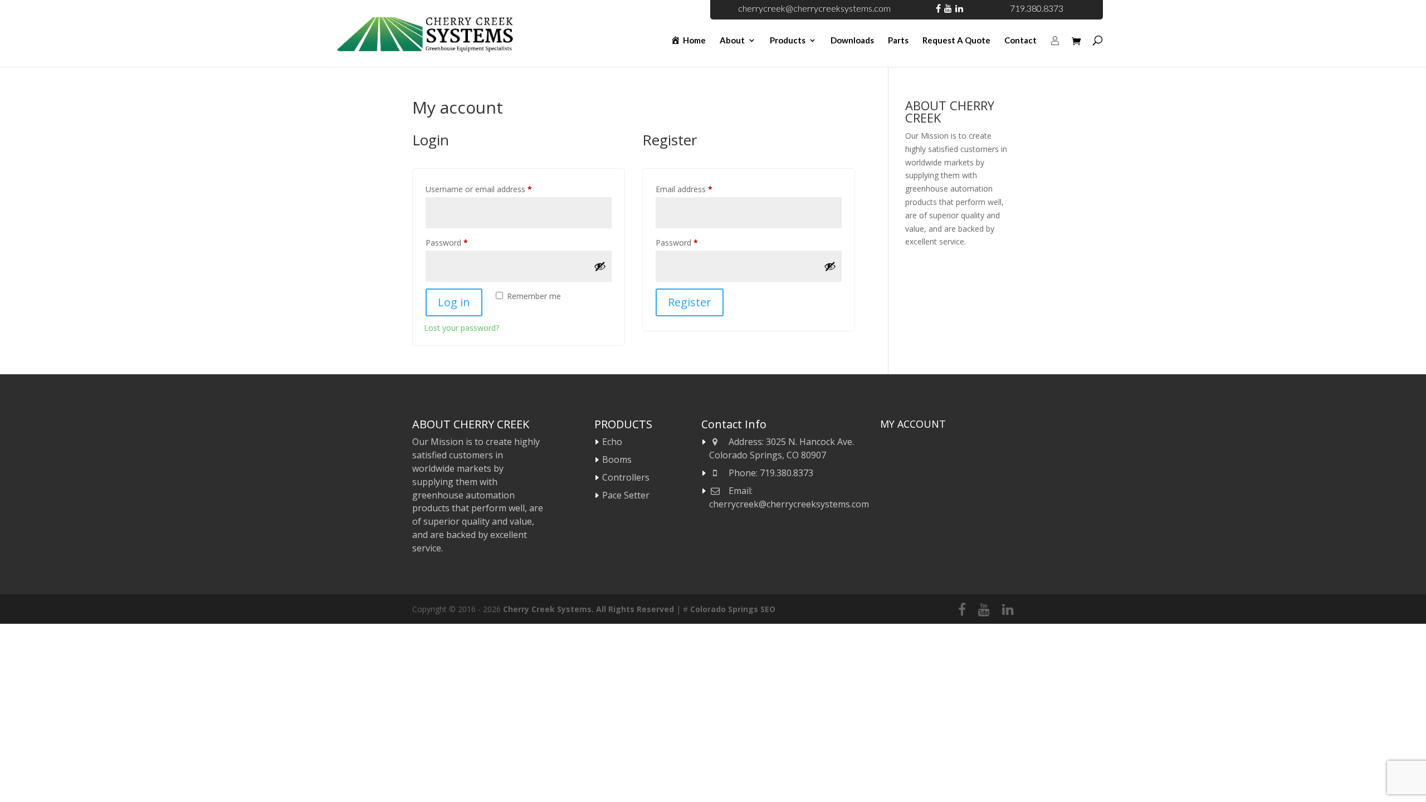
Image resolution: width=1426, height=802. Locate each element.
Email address (700, 188)
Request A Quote (956, 40)
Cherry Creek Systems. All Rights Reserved (588, 609)
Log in (454, 302)
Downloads (852, 40)
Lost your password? (461, 327)
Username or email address (494, 188)
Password (462, 242)
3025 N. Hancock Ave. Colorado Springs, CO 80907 (781, 448)
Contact (1020, 40)
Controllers (625, 477)
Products (787, 40)
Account (1055, 53)
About (732, 40)
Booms (617, 459)
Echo (612, 442)
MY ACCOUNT (913, 424)
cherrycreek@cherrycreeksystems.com (814, 8)
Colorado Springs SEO (732, 609)
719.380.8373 (1036, 8)
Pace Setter (625, 495)
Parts (898, 40)
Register (689, 302)
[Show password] (600, 266)
